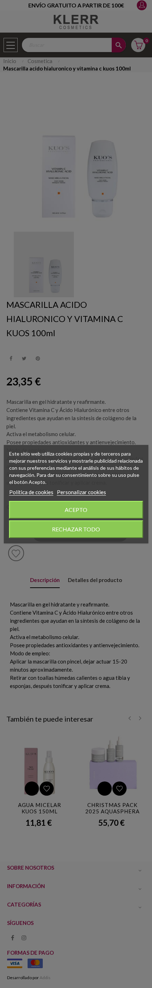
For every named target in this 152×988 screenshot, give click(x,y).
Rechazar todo (76, 529)
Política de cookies (31, 492)
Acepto (76, 509)
